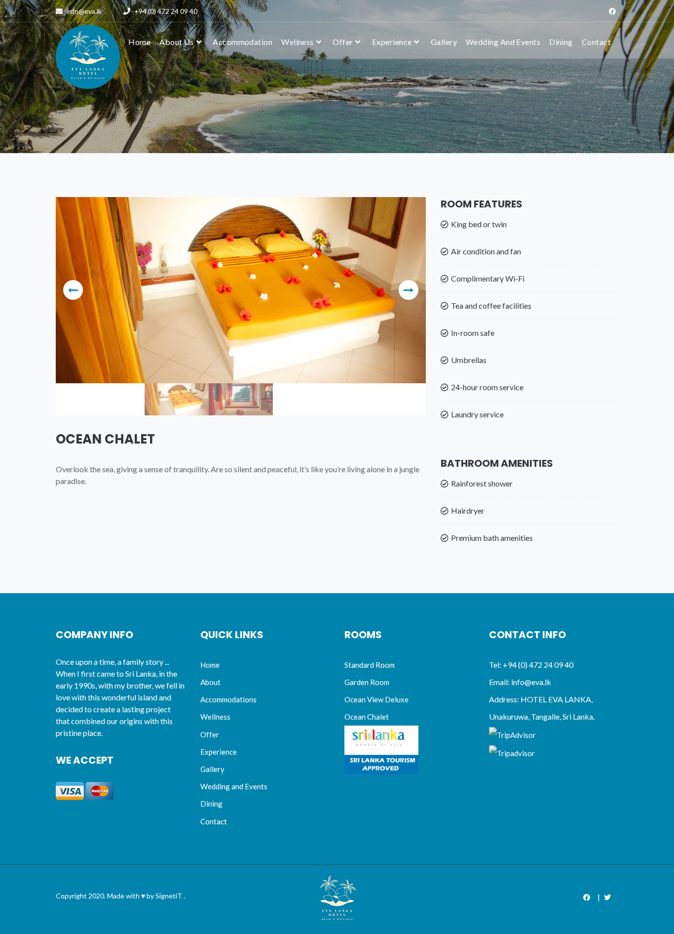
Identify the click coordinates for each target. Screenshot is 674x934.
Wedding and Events (233, 786)
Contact (596, 41)
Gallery (444, 41)
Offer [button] (343, 41)
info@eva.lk (84, 11)
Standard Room (369, 664)
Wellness (215, 716)
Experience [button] (392, 41)
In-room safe (472, 332)
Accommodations (228, 699)
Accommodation (242, 41)
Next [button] (408, 290)
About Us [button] (176, 41)
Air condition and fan (486, 251)
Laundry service (477, 414)
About (210, 682)
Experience (218, 751)
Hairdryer (468, 510)
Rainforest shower (482, 483)
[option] (241, 290)
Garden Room (366, 682)
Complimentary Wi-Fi (487, 278)
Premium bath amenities (492, 537)
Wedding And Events (503, 41)
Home (210, 664)
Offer (209, 734)
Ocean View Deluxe (376, 699)
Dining (561, 41)
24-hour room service (487, 387)
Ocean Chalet (366, 716)
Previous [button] (73, 290)
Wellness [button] (297, 41)
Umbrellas (469, 360)
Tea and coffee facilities (491, 305)
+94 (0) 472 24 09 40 (165, 11)
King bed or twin (479, 224)
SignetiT (168, 896)
